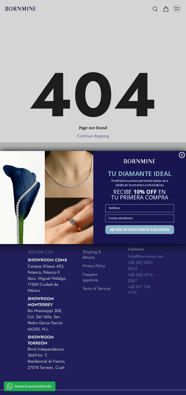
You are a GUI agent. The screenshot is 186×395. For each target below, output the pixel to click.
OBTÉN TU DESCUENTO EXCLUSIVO (140, 229)
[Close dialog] (182, 155)
